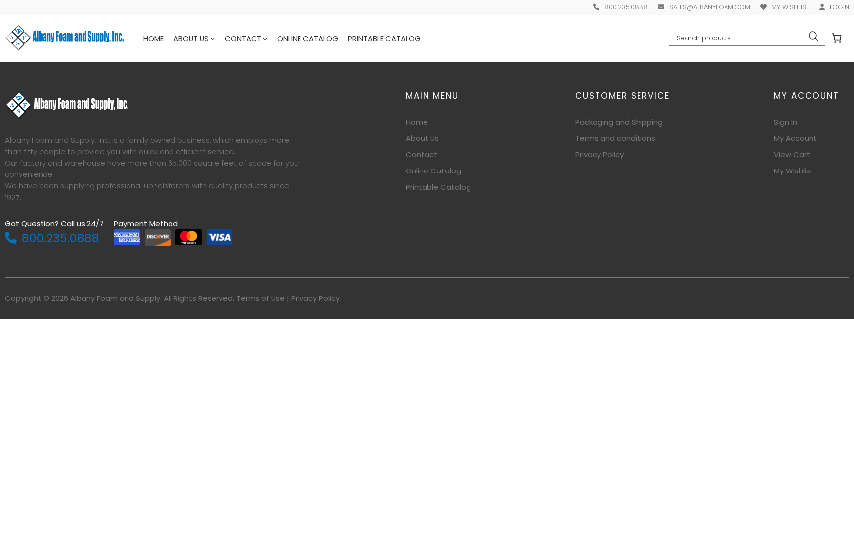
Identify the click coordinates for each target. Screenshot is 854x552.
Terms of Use (260, 298)
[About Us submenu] (213, 38)
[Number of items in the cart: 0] (837, 38)
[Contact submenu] (265, 38)
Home (153, 38)
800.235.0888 (626, 7)
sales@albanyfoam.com (709, 7)
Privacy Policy (315, 298)
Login (839, 7)
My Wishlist (790, 7)
